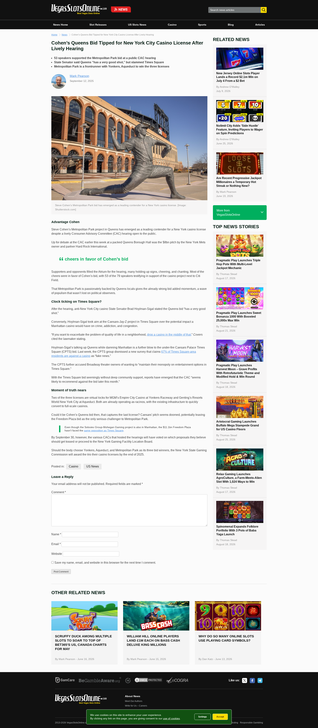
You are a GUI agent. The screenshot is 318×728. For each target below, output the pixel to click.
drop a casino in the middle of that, (169, 334)
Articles (260, 24)
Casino (172, 24)
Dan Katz (207, 659)
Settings (202, 716)
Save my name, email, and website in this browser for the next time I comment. (105, 562)
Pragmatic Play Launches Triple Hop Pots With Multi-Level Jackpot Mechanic (238, 264)
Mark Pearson (79, 76)
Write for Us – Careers (136, 705)
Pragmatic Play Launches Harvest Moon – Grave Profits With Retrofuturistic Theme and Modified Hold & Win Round (238, 371)
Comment (58, 492)
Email (56, 544)
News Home (60, 24)
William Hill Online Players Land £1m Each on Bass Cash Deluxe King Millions (153, 640)
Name (56, 534)
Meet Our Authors (133, 701)
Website (56, 553)
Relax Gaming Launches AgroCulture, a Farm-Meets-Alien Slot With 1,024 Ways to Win (239, 478)
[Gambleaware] (100, 680)
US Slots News (137, 24)
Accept (220, 716)
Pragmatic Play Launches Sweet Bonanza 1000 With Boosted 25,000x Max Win (238, 316)
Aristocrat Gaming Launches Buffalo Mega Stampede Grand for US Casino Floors (237, 425)
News (64, 34)
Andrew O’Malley (229, 86)
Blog (231, 24)
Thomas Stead (228, 274)
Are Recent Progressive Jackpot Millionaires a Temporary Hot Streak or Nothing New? (239, 182)
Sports (202, 24)
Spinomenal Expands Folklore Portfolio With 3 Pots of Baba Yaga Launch (237, 530)
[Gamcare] (65, 680)
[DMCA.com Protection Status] (148, 680)
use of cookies (171, 718)
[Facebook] (252, 680)
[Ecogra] (177, 680)
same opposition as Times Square (103, 430)
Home (54, 34)
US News (92, 466)
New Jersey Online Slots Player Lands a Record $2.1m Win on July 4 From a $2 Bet (238, 77)
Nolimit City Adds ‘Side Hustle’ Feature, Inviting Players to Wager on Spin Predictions (239, 129)
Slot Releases (98, 24)
